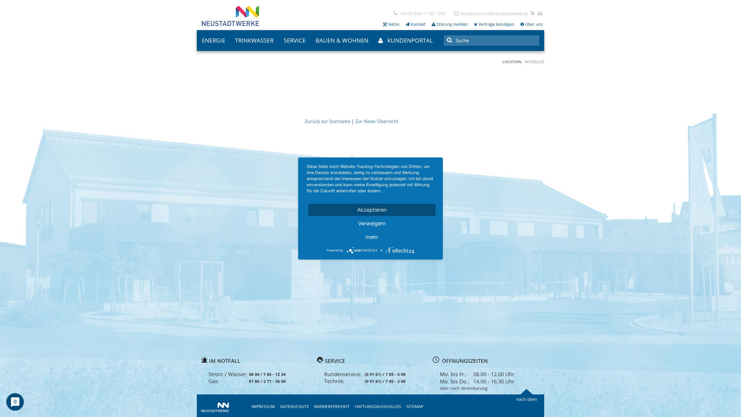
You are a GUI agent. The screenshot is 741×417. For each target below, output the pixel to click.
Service (295, 40)
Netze (393, 24)
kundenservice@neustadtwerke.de (494, 13)
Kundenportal (410, 40)
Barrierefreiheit (332, 406)
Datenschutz (294, 406)
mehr (372, 237)
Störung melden (452, 24)
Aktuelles (534, 61)
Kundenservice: (343, 374)
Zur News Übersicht (376, 121)
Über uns (533, 24)
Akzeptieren (372, 210)
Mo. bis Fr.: (453, 374)
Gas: (213, 381)
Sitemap (414, 406)
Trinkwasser (254, 40)
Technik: (334, 381)
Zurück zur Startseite (327, 121)
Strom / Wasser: (227, 374)
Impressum (263, 406)
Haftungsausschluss (378, 406)
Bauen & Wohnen (342, 40)
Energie (213, 40)
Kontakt (417, 24)
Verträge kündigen (495, 24)
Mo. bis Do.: (454, 381)
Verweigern (372, 223)
